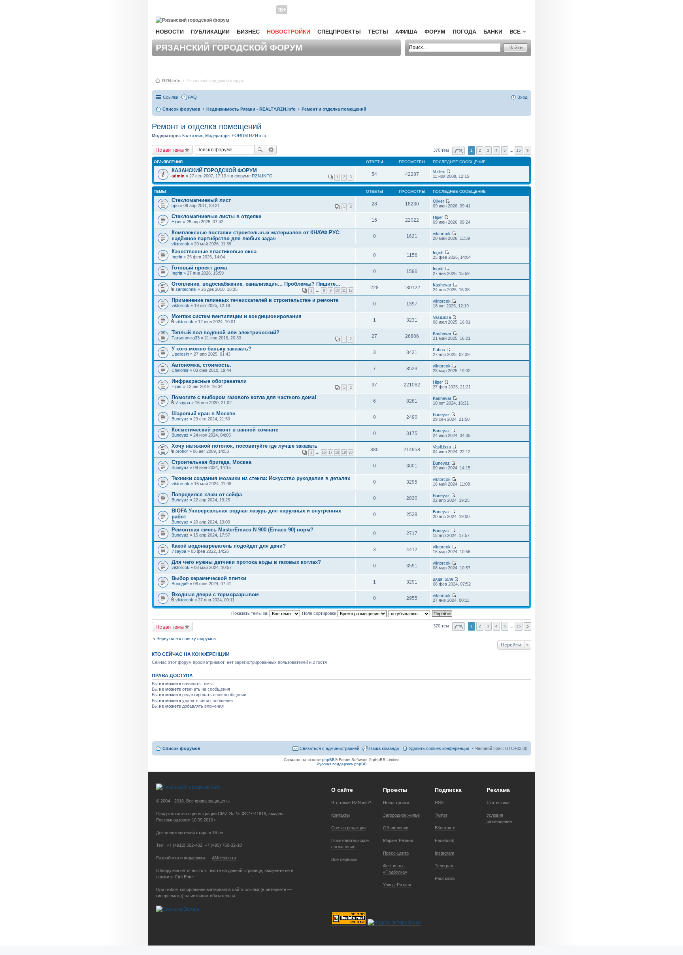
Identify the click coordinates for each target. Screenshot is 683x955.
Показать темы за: (250, 613)
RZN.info (171, 80)
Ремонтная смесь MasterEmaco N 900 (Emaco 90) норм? (242, 530)
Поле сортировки (320, 613)
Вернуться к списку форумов (186, 638)
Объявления (395, 827)
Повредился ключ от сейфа (207, 494)
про (175, 205)
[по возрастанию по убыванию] (410, 613)
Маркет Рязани (398, 840)
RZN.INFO (262, 175)
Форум (435, 31)
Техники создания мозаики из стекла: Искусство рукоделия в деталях (261, 478)
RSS (439, 802)
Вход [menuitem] (522, 97)
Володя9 (180, 583)
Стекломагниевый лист (201, 200)
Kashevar (442, 285)
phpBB (328, 759)
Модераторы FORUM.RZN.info (235, 135)
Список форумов (181, 748)
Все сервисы (344, 859)
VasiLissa (442, 317)
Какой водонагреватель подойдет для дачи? (229, 546)
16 (324, 452)
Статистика (498, 802)
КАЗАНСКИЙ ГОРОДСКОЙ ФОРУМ (214, 170)
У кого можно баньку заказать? (211, 349)
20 (351, 452)
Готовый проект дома (199, 268)
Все (515, 31)
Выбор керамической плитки (209, 578)
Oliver (438, 201)
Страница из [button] (458, 151)
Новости (170, 31)
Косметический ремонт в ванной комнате (225, 430)
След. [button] (527, 151)
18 (337, 452)
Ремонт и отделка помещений (206, 126)
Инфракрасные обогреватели (209, 381)
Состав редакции (348, 827)
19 (344, 452)
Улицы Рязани (397, 884)
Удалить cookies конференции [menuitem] (439, 748)
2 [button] (480, 150)
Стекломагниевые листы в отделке (216, 216)
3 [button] (488, 150)
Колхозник (192, 135)
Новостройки (288, 31)
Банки (492, 31)
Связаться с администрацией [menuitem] (329, 748)
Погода (464, 31)
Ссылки (170, 97)
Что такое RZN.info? (351, 802)
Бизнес (248, 31)
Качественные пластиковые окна (214, 251)
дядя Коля (443, 579)
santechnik (185, 289)
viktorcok (180, 243)
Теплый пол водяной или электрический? (225, 332)
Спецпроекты (339, 31)
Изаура (182, 402)
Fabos (439, 349)
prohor (181, 451)
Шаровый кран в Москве (203, 413)
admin (178, 175)
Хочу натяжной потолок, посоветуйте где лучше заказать (244, 446)
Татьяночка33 (186, 337)
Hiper (177, 221)
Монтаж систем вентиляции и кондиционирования (237, 316)
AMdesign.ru (224, 857)
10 (337, 290)
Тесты (378, 31)
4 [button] (496, 150)
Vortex (439, 171)
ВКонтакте (445, 827)
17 (330, 452)
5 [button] (505, 150)
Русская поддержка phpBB (342, 764)
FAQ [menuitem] (192, 97)
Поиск (260, 149)
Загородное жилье (401, 815)
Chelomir (180, 370)
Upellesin (180, 354)
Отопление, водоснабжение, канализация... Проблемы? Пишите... (256, 284)
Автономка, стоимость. (201, 365)
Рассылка (445, 878)
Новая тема (169, 149)
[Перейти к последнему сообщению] (448, 171)
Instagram (444, 853)
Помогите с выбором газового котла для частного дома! (244, 397)
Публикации (210, 31)
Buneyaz (180, 418)
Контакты (340, 815)
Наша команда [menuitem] (384, 748)
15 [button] (518, 150)
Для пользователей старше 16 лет (190, 832)
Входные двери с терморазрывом (215, 594)
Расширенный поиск (271, 149)
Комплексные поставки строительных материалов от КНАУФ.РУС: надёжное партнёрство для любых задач (256, 235)
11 (344, 290)
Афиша (406, 31)
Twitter (441, 815)
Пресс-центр (396, 853)
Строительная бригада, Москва (211, 462)
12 (351, 290)
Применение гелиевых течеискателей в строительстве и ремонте (255, 300)
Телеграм (444, 865)
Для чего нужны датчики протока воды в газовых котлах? (246, 562)
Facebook (444, 840)
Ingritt (177, 256)
